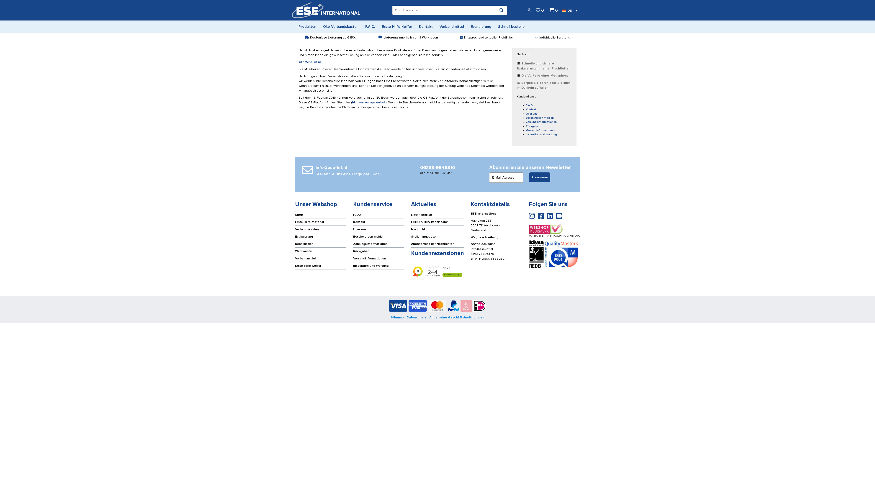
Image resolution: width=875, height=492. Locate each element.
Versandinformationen (540, 130)
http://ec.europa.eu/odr (369, 102)
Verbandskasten (307, 229)
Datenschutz (416, 317)
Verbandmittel (305, 258)
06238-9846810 (483, 244)
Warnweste (303, 251)
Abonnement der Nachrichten (432, 244)
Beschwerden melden (540, 118)
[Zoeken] (501, 10)
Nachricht (418, 229)
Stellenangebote (423, 236)
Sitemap (397, 317)
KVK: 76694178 (482, 254)
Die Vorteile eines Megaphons (544, 75)
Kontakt (531, 109)
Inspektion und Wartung (541, 134)
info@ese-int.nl (310, 62)
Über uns (531, 113)
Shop (299, 215)
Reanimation (304, 244)
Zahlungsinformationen (541, 122)
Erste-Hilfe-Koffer (308, 266)
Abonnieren (539, 177)
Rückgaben (533, 126)
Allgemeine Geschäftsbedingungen (456, 317)
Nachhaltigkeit (421, 215)
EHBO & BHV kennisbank (429, 222)
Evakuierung (304, 236)
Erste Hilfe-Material (309, 222)
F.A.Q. (529, 105)
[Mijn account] (529, 10)
